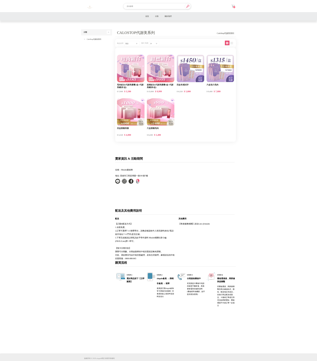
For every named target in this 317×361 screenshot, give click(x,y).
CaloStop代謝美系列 (93, 39)
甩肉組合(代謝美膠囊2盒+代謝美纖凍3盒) (130, 86)
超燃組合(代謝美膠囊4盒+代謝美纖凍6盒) (160, 86)
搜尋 (188, 6)
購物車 (233, 6)
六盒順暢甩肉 (153, 128)
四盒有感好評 (183, 85)
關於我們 (168, 16)
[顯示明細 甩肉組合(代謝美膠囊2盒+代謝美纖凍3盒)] (131, 68)
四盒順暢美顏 (123, 128)
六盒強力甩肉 (212, 85)
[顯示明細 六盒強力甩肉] (220, 68)
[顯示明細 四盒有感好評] (190, 68)
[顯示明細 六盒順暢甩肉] (160, 112)
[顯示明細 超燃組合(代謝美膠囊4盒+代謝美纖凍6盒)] (160, 68)
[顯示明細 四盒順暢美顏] (131, 112)
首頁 (147, 16)
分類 (156, 16)
